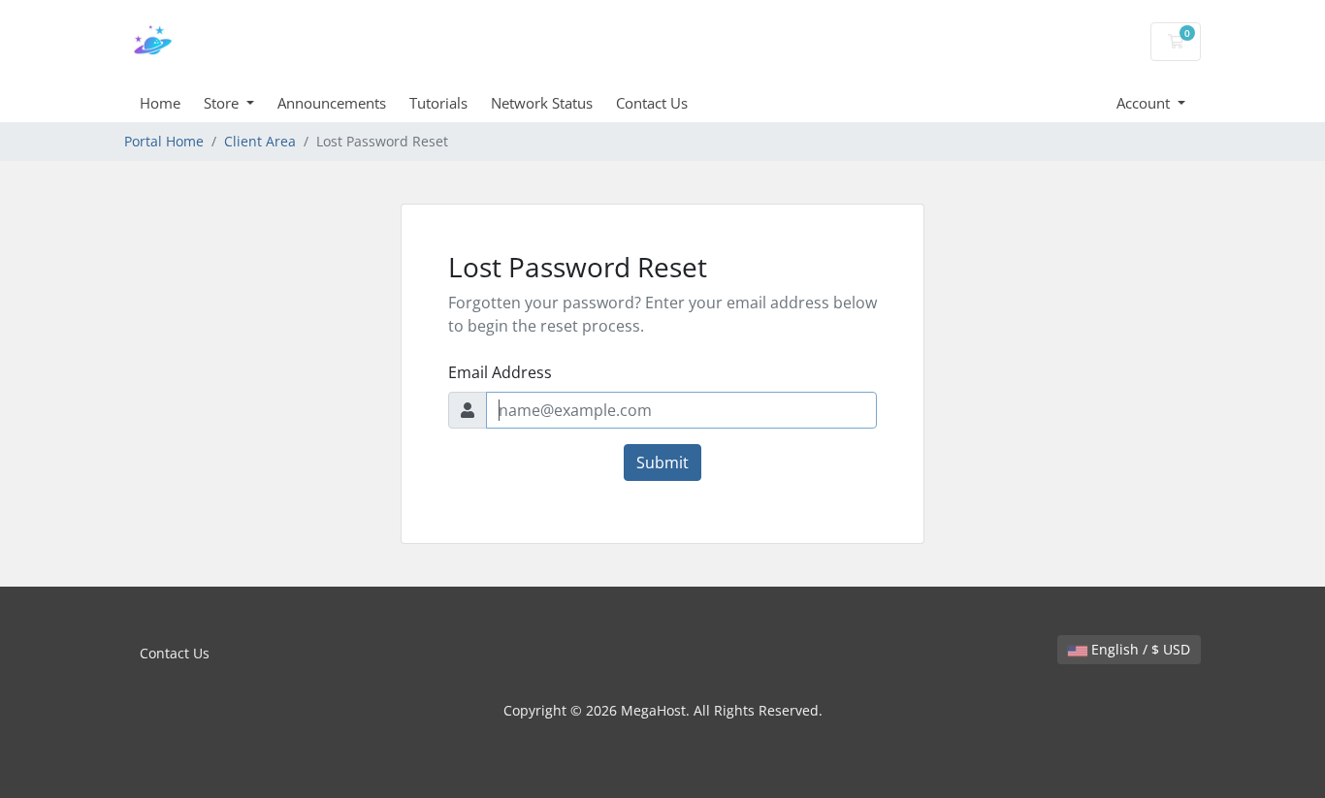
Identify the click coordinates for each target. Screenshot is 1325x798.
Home (160, 102)
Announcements (331, 102)
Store (223, 102)
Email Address (500, 372)
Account (1145, 102)
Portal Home (164, 141)
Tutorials (438, 102)
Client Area (260, 141)
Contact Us (652, 102)
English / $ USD (1138, 649)
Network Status (542, 102)
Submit (662, 462)
